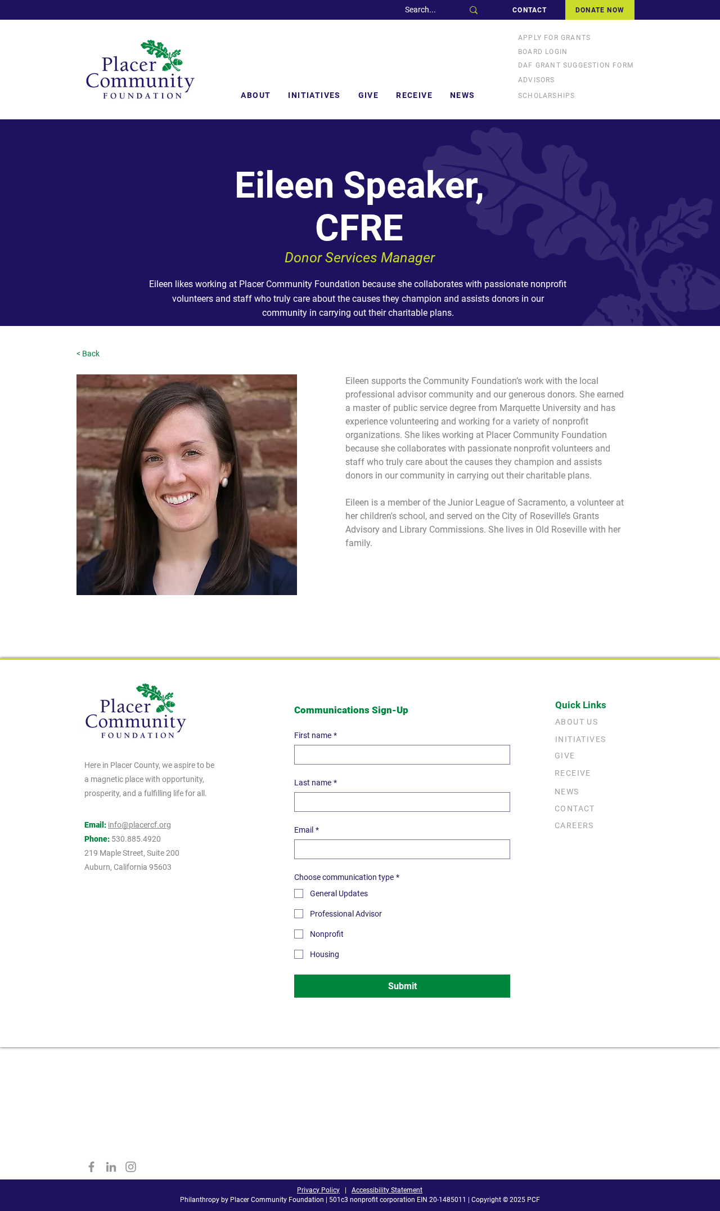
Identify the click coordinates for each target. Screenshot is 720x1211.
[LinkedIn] (111, 1167)
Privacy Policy (318, 1190)
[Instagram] (131, 1167)
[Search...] (474, 10)
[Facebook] (91, 1167)
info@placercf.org (139, 824)
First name (315, 735)
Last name (315, 782)
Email (306, 829)
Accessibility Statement (387, 1190)
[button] (256, 95)
